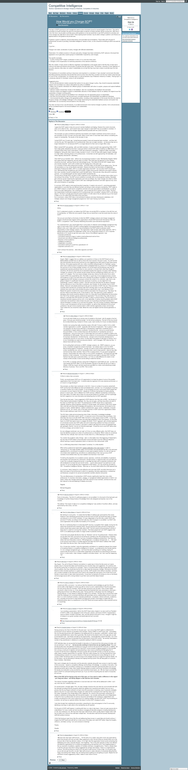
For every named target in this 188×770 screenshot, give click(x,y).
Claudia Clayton (66, 627)
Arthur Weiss (65, 124)
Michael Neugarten (73, 373)
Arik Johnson (62, 768)
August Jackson (67, 23)
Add (120, 17)
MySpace (53, 112)
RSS (50, 763)
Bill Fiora (64, 561)
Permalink (55, 125)
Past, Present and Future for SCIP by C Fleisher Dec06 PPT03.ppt (79, 621)
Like (52, 109)
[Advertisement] (130, 72)
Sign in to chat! (174, 769)
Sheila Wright (71, 256)
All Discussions (53, 16)
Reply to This (53, 117)
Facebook (61, 112)
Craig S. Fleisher (69, 582)
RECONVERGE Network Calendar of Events (129, 40)
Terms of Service (135, 768)
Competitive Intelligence (65, 5)
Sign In (163, 1)
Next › (63, 760)
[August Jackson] (52, 25)
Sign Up (158, 1)
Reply (56, 201)
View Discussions (63, 25)
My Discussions (64, 16)
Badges (117, 768)
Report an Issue (125, 768)
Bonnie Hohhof (69, 494)
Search (186, 1)
